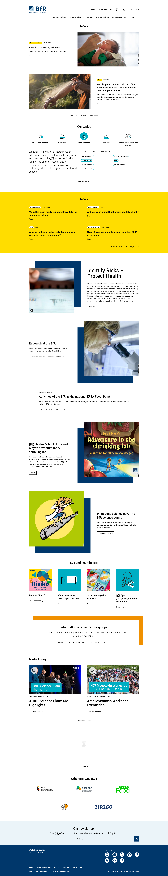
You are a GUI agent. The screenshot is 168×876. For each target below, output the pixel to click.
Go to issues (92, 604)
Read (31, 55)
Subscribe (81, 842)
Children (61, 643)
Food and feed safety (59, 17)
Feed (116, 160)
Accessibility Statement (61, 874)
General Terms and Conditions (48, 871)
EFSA (90, 396)
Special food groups (121, 156)
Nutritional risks (87, 169)
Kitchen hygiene (87, 156)
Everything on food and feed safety (95, 151)
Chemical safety (75, 17)
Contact (66, 871)
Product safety (88, 17)
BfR (134, 95)
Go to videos (63, 604)
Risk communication (103, 17)
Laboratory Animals (119, 17)
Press (93, 9)
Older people (99, 643)
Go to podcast (35, 601)
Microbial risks (87, 160)
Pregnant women (80, 643)
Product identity (119, 164)
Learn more (121, 607)
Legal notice (77, 871)
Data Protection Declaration (38, 874)
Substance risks (87, 164)
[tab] (40, 139)
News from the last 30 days (81, 115)
